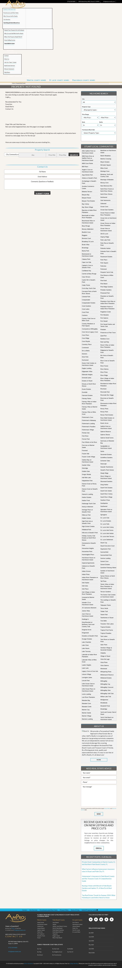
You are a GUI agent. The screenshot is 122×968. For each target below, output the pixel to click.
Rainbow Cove (104, 339)
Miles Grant (104, 168)
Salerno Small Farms (106, 438)
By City (39, 948)
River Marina (104, 369)
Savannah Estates (106, 454)
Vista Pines (103, 662)
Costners (85, 315)
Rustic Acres (104, 423)
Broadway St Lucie (88, 241)
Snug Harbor (104, 484)
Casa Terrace (86, 277)
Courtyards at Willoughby (90, 329)
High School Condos (88, 526)
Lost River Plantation (88, 697)
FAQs (13, 928)
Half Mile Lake (86, 477)
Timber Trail (104, 611)
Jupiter (54, 924)
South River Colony (106, 494)
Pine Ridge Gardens (106, 287)
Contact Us (9, 109)
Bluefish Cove (86, 232)
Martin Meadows (105, 156)
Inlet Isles (85, 586)
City (83, 99)
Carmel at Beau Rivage (89, 274)
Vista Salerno (104, 665)
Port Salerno (104, 318)
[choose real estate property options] (93, 138)
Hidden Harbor (86, 518)
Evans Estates (86, 389)
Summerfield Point (106, 555)
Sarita (102, 451)
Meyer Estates (104, 162)
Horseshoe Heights (88, 548)
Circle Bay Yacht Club (89, 288)
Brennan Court (86, 238)
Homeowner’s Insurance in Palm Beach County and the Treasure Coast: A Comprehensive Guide (98, 878)
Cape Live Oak (86, 262)
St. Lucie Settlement (106, 539)
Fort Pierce (75, 922)
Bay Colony (85, 204)
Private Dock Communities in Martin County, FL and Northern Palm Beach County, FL (98, 863)
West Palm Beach (57, 937)
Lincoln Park (86, 680)
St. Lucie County (77, 920)
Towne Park (104, 614)
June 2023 (91, 940)
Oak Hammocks (105, 200)
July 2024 (91, 932)
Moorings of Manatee (106, 179)
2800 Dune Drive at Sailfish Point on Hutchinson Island (88, 158)
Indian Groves (86, 571)
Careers (24, 910)
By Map (39, 952)
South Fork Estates (106, 487)
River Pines (104, 372)
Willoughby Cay (105, 684)
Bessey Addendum (87, 229)
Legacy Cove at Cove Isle (90, 671)
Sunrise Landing (105, 558)
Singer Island (56, 936)
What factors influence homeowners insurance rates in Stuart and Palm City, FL (98, 870)
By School (40, 955)
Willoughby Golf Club (106, 693)
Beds (83, 122)
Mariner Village (86, 716)
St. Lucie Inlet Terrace (107, 536)
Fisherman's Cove (87, 417)
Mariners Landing (87, 719)
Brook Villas (85, 244)
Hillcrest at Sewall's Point (90, 532)
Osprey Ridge (104, 237)
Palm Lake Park (105, 240)
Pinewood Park (105, 293)
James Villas (86, 611)
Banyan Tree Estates (88, 201)
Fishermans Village (88, 430)
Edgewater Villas (87, 371)
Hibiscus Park (86, 515)
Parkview (103, 266)
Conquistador (86, 300)
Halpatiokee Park (87, 480)
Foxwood (84, 450)
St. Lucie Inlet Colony (107, 527)
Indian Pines (86, 574)
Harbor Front (86, 500)
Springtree (103, 515)
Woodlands (103, 703)
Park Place (103, 260)
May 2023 (91, 944)
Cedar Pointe (86, 285)
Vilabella (103, 653)
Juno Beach (56, 922)
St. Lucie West (76, 932)
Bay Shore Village (87, 207)
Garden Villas (86, 465)
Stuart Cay (103, 543)
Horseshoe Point (87, 551)
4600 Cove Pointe (87, 163)
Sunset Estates (105, 564)
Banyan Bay (85, 195)
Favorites (8, 104)
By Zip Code (55, 948)
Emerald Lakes (86, 378)
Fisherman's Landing (88, 423)
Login (7, 97)
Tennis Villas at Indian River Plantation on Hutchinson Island (107, 586)
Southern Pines (105, 500)
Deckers (84, 354)
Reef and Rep (104, 342)
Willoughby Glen (105, 690)
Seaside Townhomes (106, 467)
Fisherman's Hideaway (89, 420)
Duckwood (85, 360)
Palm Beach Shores (58, 932)
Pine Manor (103, 283)
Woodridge (103, 709)
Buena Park (85, 251)
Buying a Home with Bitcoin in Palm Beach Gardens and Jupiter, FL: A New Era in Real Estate (97, 888)
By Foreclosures (56, 955)
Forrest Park (86, 439)
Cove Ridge (85, 338)
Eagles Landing (86, 368)
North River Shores (106, 194)
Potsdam (103, 329)
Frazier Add (85, 453)
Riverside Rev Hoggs (107, 395)
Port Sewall (103, 321)
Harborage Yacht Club (89, 503)
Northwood (103, 197)
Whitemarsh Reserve (107, 675)
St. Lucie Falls (104, 524)
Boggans (84, 235)
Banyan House (86, 198)
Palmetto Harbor (105, 248)
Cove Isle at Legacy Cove (90, 332)
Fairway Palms (86, 398)
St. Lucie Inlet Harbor (107, 533)
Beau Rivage (86, 226)
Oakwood (103, 203)
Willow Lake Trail (105, 696)
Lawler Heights (86, 665)
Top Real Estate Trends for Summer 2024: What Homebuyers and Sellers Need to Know (98, 896)
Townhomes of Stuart (106, 617)
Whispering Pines (105, 671)
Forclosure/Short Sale (88, 129)
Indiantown (40, 926)
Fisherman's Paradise (88, 426)
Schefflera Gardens (106, 457)
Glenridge (85, 468)
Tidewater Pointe (105, 605)
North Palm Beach (57, 928)
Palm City (40, 932)
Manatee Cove (86, 703)
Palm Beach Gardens (58, 930)
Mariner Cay (86, 709)
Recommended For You (13, 102)
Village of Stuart (105, 656)
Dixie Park (85, 357)
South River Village (106, 497)
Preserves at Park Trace (108, 332)
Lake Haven (85, 648)
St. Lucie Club (104, 518)
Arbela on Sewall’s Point (89, 178)
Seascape (103, 464)
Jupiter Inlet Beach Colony (60, 926)
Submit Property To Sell (89, 910)
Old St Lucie (104, 234)
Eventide (84, 392)
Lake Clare (85, 645)
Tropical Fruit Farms (106, 630)
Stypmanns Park (105, 549)
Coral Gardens (86, 306)
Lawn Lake (85, 668)
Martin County (41, 920)
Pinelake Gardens (105, 290)
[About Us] (85, 731)
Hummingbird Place (88, 554)
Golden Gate (86, 471)
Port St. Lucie (76, 930)
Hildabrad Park (86, 529)
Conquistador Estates (88, 303)
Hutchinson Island (42, 924)
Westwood (103, 668)
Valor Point (103, 644)
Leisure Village (86, 674)
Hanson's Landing (87, 494)
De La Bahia (85, 350)
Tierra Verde (104, 608)
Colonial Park (86, 296)
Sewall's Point (41, 936)
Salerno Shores (105, 434)
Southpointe (104, 503)
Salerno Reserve (105, 431)
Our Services (33, 910)
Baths (101, 122)
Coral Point (85, 312)
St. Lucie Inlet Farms (106, 530)
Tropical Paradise (105, 633)
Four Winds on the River (89, 442)
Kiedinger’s (85, 619)
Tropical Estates (105, 627)
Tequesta (55, 934)
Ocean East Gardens (106, 210)
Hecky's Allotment (87, 506)
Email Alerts (9, 106)
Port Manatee (104, 315)
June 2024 (91, 936)
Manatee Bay (86, 700)
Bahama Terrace (87, 191)
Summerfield (104, 552)
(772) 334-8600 (71, 1)
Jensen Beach (41, 928)
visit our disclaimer (28, 963)
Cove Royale (86, 341)
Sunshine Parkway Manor (108, 567)
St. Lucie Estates (105, 521)
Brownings (85, 248)
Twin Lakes (103, 636)
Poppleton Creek (105, 312)
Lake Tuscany (86, 651)
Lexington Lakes (87, 677)
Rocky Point (104, 412)
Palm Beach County (59, 920)
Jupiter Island (41, 930)
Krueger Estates (87, 639)
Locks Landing (86, 694)
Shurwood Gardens (106, 481)
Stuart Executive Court (107, 546)
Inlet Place (85, 589)
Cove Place (85, 335)
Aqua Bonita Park (87, 175)
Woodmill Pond (105, 706)
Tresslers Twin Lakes (107, 624)
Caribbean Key (86, 270)
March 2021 (92, 952)
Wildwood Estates (106, 678)
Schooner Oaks (105, 461)
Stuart (39, 937)
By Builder (70, 948)
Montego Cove (104, 171)
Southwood (103, 506)
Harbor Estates (86, 497)
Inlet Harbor (85, 583)
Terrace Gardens (105, 591)
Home (13, 83)
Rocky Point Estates (106, 415)
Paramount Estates (106, 256)
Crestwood (85, 347)
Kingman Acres (86, 629)
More (99, 760)
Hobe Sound (40, 922)
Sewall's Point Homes (107, 470)
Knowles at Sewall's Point (90, 636)
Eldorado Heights (87, 374)
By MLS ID (70, 952)
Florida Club (85, 433)
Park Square (104, 263)
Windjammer (104, 700)
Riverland (103, 389)
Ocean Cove (104, 206)
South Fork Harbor (106, 491)
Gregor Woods (86, 474)
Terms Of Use (75, 910)
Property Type (86, 106)
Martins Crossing (105, 159)
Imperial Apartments (88, 563)
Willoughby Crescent (106, 687)
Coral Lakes (85, 309)
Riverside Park (105, 392)
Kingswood (85, 633)
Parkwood (103, 269)
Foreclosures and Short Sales (49, 910)
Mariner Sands (86, 713)
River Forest (104, 366)
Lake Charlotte (86, 642)
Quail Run (103, 336)
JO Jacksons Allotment (89, 608)
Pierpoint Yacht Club (106, 272)
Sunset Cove (104, 561)
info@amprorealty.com (109, 1)
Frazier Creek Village (88, 457)
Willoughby (103, 681)
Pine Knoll (103, 280)
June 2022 (91, 948)
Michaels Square (105, 165)
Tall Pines (103, 581)
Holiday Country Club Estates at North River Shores (89, 538)
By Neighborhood (57, 952)
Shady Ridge (104, 473)
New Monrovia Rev (106, 186)
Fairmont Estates (87, 395)
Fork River (85, 436)
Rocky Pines (104, 408)
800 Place (85, 166)
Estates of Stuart (87, 381)
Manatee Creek (86, 706)
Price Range (85, 114)
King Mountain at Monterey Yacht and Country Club (88, 624)
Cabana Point (86, 259)
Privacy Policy (107, 808)
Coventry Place (86, 344)
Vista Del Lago (104, 659)
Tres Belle (103, 621)
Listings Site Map (74, 963)
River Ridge (104, 375)
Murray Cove (104, 182)
